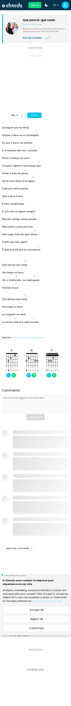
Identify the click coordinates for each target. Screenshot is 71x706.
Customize (36, 628)
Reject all (36, 619)
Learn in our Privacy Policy (47, 601)
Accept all (36, 610)
